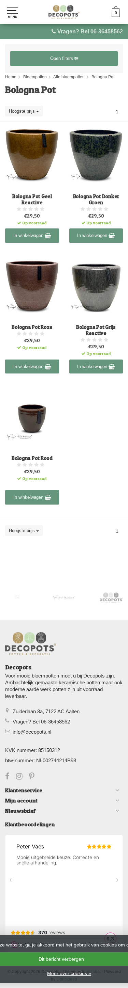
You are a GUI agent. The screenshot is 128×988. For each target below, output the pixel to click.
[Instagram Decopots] (22, 777)
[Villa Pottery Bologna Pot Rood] (32, 418)
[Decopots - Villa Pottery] (111, 597)
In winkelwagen (29, 235)
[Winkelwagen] (115, 15)
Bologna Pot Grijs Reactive (96, 330)
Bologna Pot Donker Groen (96, 199)
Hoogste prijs (22, 111)
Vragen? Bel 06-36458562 (90, 31)
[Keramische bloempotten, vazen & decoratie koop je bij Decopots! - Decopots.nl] (64, 12)
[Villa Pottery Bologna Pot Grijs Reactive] (96, 287)
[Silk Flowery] (17, 597)
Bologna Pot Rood (32, 458)
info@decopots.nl (32, 732)
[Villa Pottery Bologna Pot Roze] (32, 287)
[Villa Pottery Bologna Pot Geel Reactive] (32, 156)
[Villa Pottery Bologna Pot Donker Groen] (96, 156)
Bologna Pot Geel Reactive (32, 199)
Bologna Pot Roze (32, 327)
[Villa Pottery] (64, 597)
